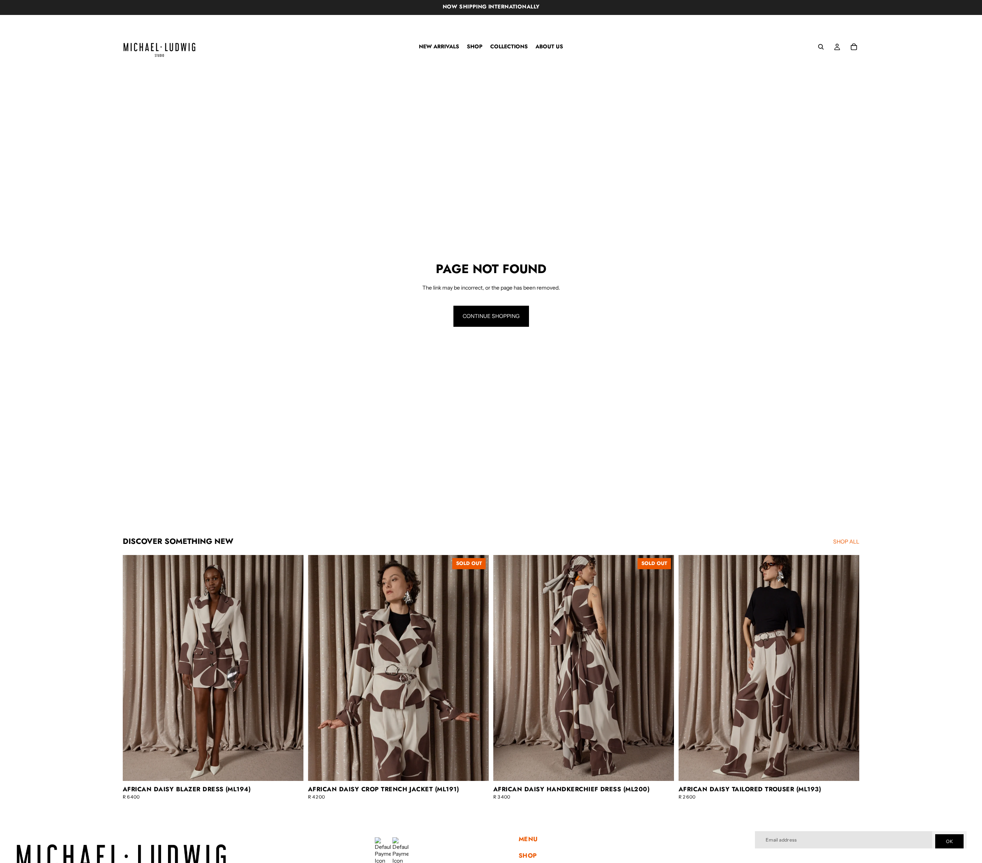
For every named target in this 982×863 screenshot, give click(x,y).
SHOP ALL (846, 541)
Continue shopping (491, 316)
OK (949, 841)
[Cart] (853, 46)
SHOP (528, 855)
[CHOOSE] (291, 769)
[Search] (820, 46)
